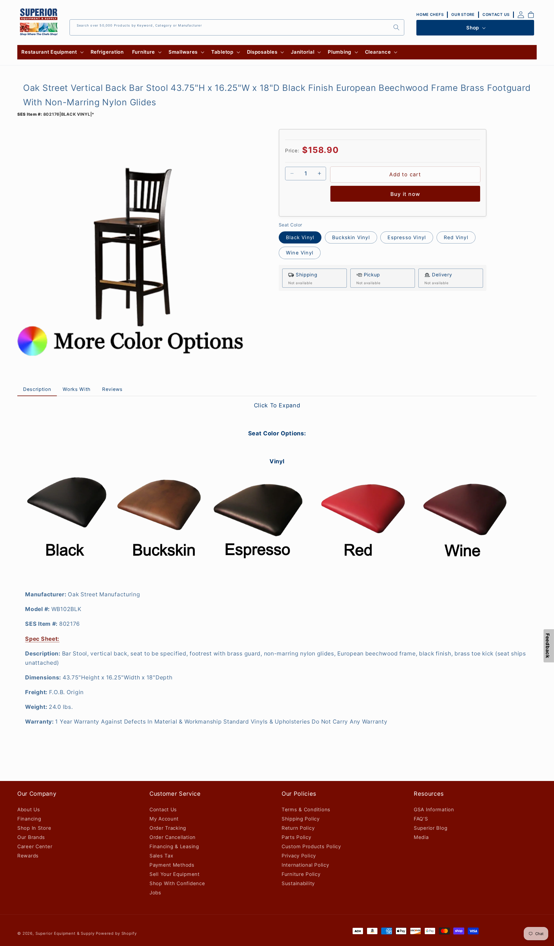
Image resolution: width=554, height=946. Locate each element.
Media (421, 837)
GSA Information (434, 809)
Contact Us (163, 809)
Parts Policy (296, 837)
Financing (29, 819)
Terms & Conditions (306, 809)
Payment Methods (171, 865)
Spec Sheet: (42, 638)
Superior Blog (430, 828)
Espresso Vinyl (407, 237)
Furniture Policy (301, 874)
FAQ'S (421, 819)
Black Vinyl (300, 237)
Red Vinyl (456, 237)
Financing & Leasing (174, 846)
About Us (28, 809)
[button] (51, 52)
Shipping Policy (301, 819)
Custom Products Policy (311, 846)
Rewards (28, 856)
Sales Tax (161, 856)
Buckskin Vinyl (351, 237)
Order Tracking (167, 828)
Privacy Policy (299, 856)
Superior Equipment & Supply (65, 933)
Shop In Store (34, 828)
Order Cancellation (172, 837)
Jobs (155, 893)
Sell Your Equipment (174, 874)
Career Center (34, 846)
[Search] (396, 27)
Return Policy (298, 828)
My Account (164, 819)
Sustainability (298, 883)
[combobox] (237, 27)
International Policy (305, 865)
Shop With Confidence (177, 883)
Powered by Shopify (116, 933)
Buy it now (405, 194)
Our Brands (31, 837)
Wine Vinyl (299, 253)
